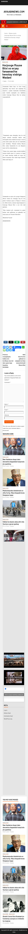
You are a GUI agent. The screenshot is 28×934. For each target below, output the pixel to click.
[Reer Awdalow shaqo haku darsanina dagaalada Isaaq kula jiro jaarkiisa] (14, 446)
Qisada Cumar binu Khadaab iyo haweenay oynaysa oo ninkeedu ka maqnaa (13, 918)
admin (5, 81)
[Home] (3, 26)
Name (6, 404)
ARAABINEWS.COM (14, 11)
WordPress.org (8, 719)
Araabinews (22, 930)
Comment (7, 382)
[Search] (25, 26)
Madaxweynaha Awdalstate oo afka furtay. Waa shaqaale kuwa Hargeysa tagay (13, 493)
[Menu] (6, 26)
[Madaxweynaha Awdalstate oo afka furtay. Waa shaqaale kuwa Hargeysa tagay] (14, 477)
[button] (6, 26)
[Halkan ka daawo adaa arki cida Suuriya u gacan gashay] (14, 509)
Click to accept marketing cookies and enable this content (14, 536)
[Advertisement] (14, 117)
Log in (5, 710)
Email (6, 409)
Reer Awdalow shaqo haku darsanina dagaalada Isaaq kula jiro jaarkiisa (13, 461)
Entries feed (7, 713)
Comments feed (8, 716)
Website (6, 415)
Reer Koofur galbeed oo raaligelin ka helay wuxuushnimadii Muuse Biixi (20, 360)
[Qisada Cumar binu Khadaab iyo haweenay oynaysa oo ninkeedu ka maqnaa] (14, 903)
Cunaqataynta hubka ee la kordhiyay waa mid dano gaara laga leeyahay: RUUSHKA (8, 361)
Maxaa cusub (5, 488)
